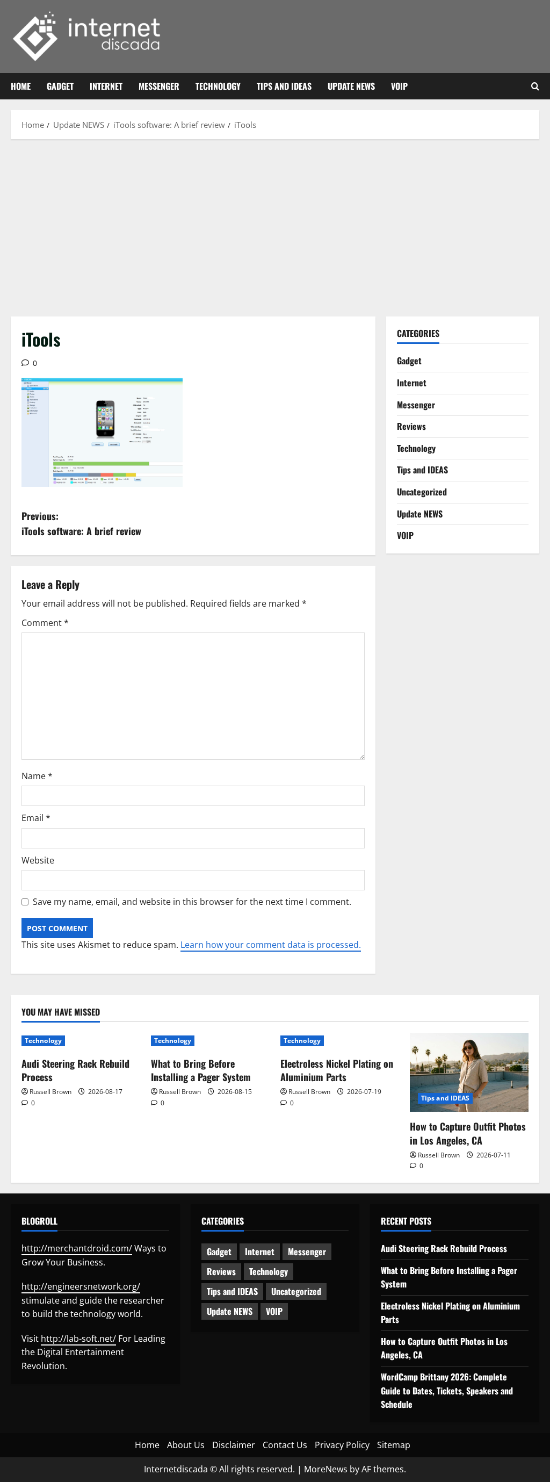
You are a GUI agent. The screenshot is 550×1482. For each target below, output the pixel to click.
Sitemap (393, 1445)
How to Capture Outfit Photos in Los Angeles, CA (468, 1133)
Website (37, 860)
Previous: (81, 523)
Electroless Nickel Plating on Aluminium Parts (336, 1070)
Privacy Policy (342, 1445)
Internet (106, 86)
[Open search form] (535, 86)
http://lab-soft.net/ (78, 1338)
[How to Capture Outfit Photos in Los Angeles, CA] (469, 1072)
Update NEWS (351, 86)
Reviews (411, 426)
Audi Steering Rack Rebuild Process (75, 1070)
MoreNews (326, 1469)
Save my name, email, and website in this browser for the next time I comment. (192, 902)
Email (35, 818)
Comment (45, 623)
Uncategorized (422, 491)
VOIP (399, 86)
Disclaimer (233, 1445)
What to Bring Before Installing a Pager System (201, 1070)
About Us (186, 1445)
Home (21, 86)
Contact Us (285, 1445)
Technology (218, 86)
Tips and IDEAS (284, 86)
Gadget (60, 86)
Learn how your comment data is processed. (270, 945)
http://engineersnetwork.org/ (80, 1286)
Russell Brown (50, 1091)
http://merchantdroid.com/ (76, 1248)
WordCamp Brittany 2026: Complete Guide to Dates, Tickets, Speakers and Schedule (447, 1390)
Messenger (159, 86)
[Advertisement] (275, 225)
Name (37, 776)
